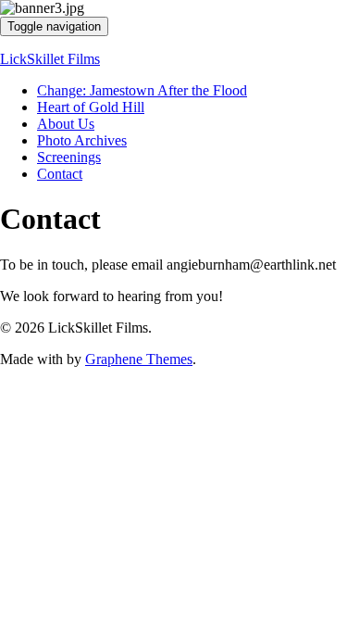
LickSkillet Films (50, 59)
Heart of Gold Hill (90, 107)
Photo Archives (82, 140)
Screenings (69, 157)
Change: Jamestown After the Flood (142, 90)
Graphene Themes (138, 359)
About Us (65, 124)
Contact (59, 174)
